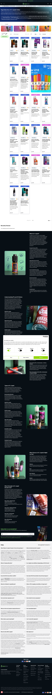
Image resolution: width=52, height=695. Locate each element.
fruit (20, 551)
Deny (11, 357)
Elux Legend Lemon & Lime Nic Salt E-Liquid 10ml (24, 125)
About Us (25, 668)
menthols (2, 552)
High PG (2, 579)
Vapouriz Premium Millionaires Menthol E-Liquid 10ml (24, 38)
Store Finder (25, 677)
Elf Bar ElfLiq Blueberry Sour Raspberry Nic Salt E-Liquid (46, 38)
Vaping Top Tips (33, 671)
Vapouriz (47, 12)
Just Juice (12, 13)
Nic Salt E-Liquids (34, 550)
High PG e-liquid (36, 16)
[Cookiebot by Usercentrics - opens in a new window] (43, 336)
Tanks (39, 674)
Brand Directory (26, 669)
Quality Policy (25, 682)
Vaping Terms (33, 675)
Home (2, 24)
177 (31, 34)
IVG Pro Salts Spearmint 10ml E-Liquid (14, 155)
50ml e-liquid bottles (6, 17)
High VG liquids (7, 578)
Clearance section (10, 602)
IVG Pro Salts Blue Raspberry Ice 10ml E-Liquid (35, 125)
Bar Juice (2, 13)
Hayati (17, 593)
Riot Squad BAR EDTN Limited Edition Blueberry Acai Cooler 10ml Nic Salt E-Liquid (14, 187)
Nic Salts (41, 16)
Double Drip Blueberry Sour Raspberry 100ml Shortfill (46, 95)
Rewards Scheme (19, 669)
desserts (9, 552)
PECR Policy (47, 679)
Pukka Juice (10, 594)
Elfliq (6, 13)
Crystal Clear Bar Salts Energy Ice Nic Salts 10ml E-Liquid (35, 156)
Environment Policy (25, 680)
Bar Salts (7, 593)
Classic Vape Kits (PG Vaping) (40, 669)
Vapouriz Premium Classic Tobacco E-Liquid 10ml (13, 38)
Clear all (6, 34)
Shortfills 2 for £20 (30, 26)
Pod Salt (19, 13)
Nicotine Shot (18, 643)
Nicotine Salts (16, 26)
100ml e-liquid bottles (14, 17)
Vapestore (25, 692)
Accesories (40, 677)
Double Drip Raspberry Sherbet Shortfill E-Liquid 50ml (46, 156)
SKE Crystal (14, 593)
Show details (43, 354)
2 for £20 (29, 18)
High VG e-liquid (31, 16)
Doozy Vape (9, 13)
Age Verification (47, 674)
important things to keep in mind (32, 622)
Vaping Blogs (33, 666)
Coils (39, 676)
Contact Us (18, 668)
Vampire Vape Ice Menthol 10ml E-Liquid (24, 95)
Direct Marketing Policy (16, 537)
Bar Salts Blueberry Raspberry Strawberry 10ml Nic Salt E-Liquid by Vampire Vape (24, 156)
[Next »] (35, 34)
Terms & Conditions (4, 537)
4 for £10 (17, 18)
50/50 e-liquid (45, 16)
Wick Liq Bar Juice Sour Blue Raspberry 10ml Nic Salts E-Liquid (14, 125)
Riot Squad (16, 13)
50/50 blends (7, 579)
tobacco (16, 552)
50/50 (40, 26)
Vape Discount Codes (25, 672)
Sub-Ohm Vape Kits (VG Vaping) (40, 672)
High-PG (22, 557)
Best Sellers (40, 679)
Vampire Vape (40, 12)
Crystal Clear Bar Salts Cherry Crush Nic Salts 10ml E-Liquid (35, 95)
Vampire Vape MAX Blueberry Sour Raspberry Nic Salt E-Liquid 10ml (24, 66)
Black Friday (25, 674)
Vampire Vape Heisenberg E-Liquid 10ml (35, 38)
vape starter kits (45, 558)
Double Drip (44, 12)
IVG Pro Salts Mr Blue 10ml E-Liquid (14, 65)
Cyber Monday (25, 676)
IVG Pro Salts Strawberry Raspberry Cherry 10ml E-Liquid (14, 95)
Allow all (40, 357)
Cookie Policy (47, 672)
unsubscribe (25, 536)
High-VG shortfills (14, 558)
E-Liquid (39, 666)
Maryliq (6, 594)
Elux (4, 13)
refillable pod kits (30, 559)
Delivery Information (18, 672)
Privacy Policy (9, 537)
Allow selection (26, 357)
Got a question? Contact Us (44, 544)
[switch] (20, 350)
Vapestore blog (46, 644)
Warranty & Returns (18, 675)
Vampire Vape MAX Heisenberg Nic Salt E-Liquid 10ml (46, 125)
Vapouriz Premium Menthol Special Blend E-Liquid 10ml (24, 187)
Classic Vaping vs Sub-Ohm (33, 669)
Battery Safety (33, 673)
